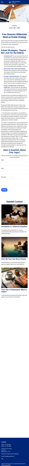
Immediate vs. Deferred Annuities (14, 227)
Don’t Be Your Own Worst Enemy (13, 259)
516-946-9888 (8, 446)
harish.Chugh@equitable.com (7, 456)
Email (2, 168)
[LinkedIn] (2, 459)
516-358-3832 (7, 444)
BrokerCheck (7, 465)
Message (3, 177)
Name (2, 160)
